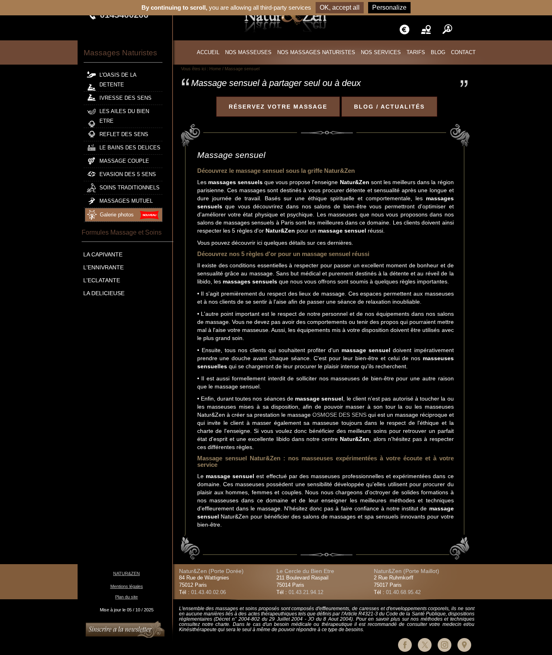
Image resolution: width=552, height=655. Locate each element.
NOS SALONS (426, 29)
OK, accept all (340, 7)
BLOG (438, 52)
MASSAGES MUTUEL (126, 201)
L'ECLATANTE (101, 280)
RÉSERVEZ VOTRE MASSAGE (278, 106)
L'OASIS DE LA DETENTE (118, 80)
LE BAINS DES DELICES (129, 148)
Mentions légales (126, 586)
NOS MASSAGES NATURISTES (316, 52)
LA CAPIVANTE (102, 254)
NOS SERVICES (381, 52)
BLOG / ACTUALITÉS (389, 106)
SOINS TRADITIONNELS (129, 188)
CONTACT (463, 52)
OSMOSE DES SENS (339, 414)
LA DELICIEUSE (103, 293)
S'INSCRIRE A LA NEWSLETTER (125, 629)
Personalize (389, 7)
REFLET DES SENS (123, 134)
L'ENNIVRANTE (103, 267)
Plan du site (126, 596)
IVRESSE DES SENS (125, 98)
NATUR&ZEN (126, 573)
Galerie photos (117, 215)
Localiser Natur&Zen (468, 29)
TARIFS (404, 29)
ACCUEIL (208, 52)
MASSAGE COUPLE (124, 161)
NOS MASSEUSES (248, 52)
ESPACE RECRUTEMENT (447, 29)
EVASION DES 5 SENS (127, 174)
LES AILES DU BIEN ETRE (124, 116)
